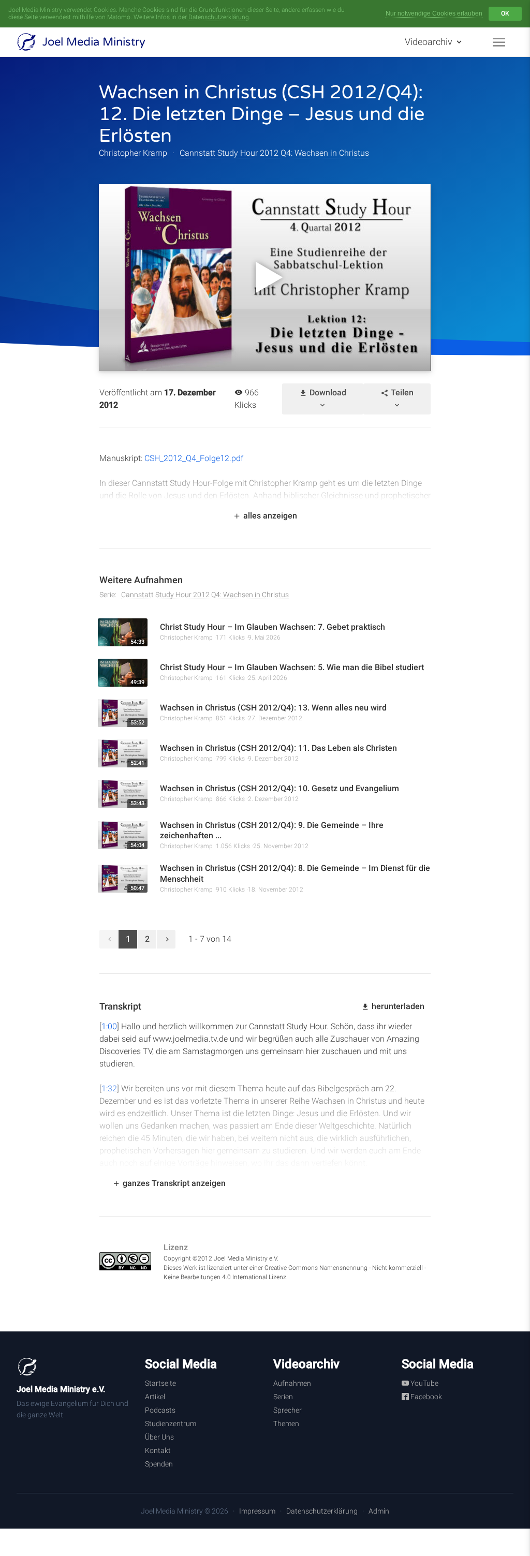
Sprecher (287, 1410)
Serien (283, 1396)
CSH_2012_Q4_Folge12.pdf (192, 458)
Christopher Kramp (134, 153)
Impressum (257, 1511)
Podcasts (160, 1410)
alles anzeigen (269, 516)
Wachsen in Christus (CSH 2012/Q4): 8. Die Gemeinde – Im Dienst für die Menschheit (295, 873)
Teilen (401, 392)
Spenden (159, 1464)
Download (326, 392)
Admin (379, 1511)
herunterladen (397, 1006)
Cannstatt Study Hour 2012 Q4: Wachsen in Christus (274, 153)
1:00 (109, 1026)
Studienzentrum (170, 1423)
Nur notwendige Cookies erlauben (434, 13)
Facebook (425, 1396)
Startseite (160, 1383)
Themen (286, 1423)
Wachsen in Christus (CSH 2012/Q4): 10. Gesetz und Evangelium (279, 788)
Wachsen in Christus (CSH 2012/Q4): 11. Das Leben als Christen (278, 748)
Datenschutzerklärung (218, 17)
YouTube (423, 1383)
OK (505, 13)
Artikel (155, 1396)
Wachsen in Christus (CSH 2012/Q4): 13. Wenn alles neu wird (273, 708)
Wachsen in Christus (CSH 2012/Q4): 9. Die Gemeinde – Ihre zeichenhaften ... (272, 830)
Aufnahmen (292, 1383)
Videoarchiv (429, 41)
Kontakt (158, 1450)
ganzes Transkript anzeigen (173, 1183)
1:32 (109, 1088)
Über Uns (159, 1437)
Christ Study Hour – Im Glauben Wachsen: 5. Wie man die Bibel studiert (292, 667)
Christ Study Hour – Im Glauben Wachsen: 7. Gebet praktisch (272, 627)
